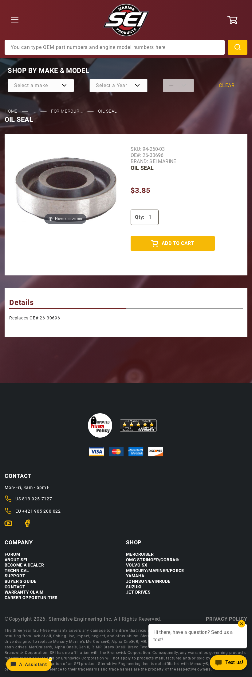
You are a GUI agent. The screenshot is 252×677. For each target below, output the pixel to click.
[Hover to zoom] (65, 190)
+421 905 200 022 (41, 511)
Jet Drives (138, 592)
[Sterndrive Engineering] (126, 19)
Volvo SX (136, 565)
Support (15, 576)
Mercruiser (140, 554)
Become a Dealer (24, 565)
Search (237, 47)
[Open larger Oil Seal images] (65, 190)
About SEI (16, 560)
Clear (227, 85)
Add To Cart (178, 243)
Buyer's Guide (20, 581)
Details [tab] (21, 302)
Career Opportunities (31, 597)
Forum (12, 554)
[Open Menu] (15, 20)
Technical (17, 570)
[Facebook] (30, 526)
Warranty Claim (24, 592)
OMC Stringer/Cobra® (152, 560)
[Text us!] (228, 664)
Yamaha (135, 576)
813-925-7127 (37, 498)
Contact (15, 587)
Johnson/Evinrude (148, 581)
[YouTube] (11, 526)
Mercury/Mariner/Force (155, 570)
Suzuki (134, 587)
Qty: (140, 217)
